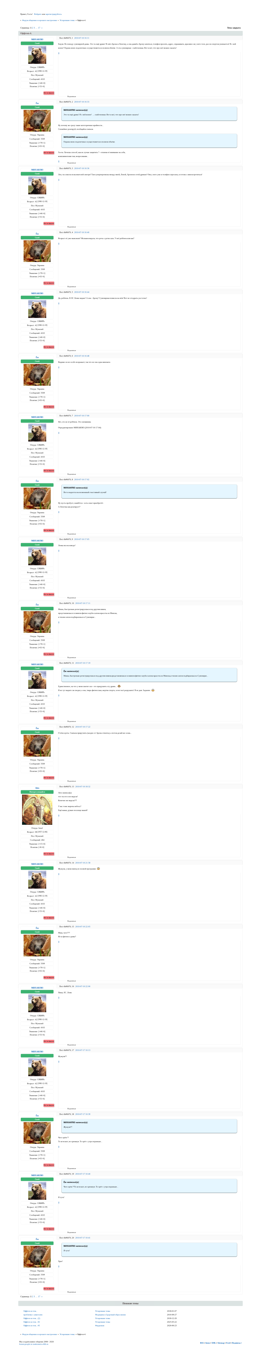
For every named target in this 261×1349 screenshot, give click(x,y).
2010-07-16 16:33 (81, 102)
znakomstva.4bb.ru (40, 1344)
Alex (37, 788)
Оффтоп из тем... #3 (31, 1325)
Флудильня (99, 1325)
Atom (207, 1343)
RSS (202, 1343)
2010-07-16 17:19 (82, 663)
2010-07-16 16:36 (81, 168)
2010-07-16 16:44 (81, 292)
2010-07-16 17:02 (81, 479)
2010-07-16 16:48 (81, 356)
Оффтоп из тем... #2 (31, 1322)
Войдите (38, 14)
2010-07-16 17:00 (81, 416)
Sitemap (221, 1343)
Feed (228, 1343)
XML (213, 1343)
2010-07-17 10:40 (82, 1174)
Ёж (37, 103)
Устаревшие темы (67, 20)
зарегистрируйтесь (53, 14)
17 (39, 28)
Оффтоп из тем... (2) (31, 1318)
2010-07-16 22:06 (82, 986)
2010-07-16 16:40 (81, 232)
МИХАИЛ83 (37, 39)
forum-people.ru (25, 1344)
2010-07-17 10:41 (82, 1238)
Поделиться (68, 96)
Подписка (236, 1343)
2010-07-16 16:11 (81, 38)
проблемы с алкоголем (32, 1315)
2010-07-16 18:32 (82, 786)
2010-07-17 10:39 (82, 1114)
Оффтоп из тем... (30, 1311)
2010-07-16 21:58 (82, 863)
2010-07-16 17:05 (81, 539)
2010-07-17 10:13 (82, 1050)
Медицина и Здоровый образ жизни (110, 1315)
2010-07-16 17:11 (82, 603)
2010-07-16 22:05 (82, 926)
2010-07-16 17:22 (82, 727)
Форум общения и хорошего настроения (39, 20)
